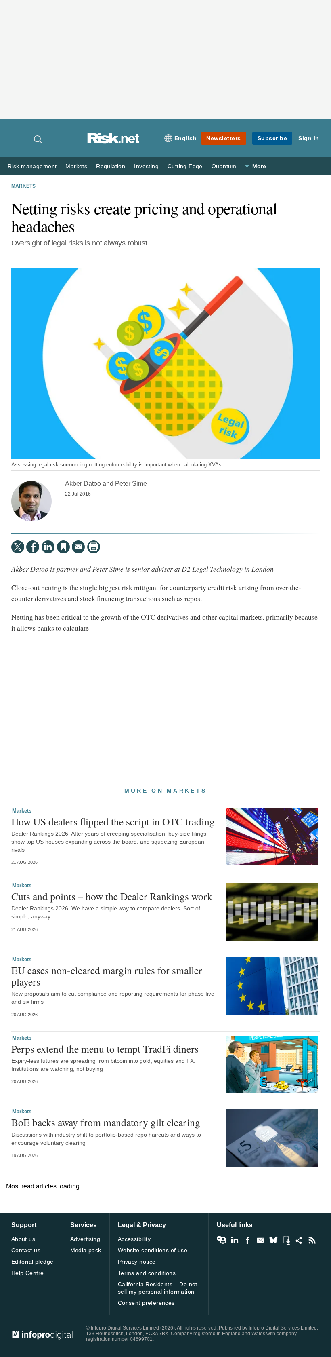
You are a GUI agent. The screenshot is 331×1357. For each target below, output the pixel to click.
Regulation (110, 166)
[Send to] (78, 546)
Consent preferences (146, 1303)
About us (23, 1239)
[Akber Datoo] (31, 501)
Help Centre (27, 1273)
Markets (76, 166)
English (185, 138)
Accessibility (134, 1239)
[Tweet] (17, 546)
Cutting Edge (185, 166)
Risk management (32, 166)
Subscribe (272, 138)
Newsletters (223, 138)
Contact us (25, 1250)
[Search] (38, 139)
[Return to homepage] (113, 141)
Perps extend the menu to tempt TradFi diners (105, 1048)
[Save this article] (63, 546)
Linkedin (234, 1240)
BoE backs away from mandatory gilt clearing (105, 1122)
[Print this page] (93, 546)
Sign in (308, 138)
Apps (286, 1240)
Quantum (224, 166)
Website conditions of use (153, 1250)
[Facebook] (32, 546)
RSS (312, 1240)
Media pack (85, 1250)
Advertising (85, 1239)
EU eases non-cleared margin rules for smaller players (106, 975)
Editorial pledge (32, 1261)
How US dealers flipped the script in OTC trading (113, 821)
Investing (146, 166)
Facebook (247, 1240)
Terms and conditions (147, 1273)
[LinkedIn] (48, 546)
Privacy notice (137, 1261)
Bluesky (273, 1240)
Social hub (299, 1240)
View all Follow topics (221, 1240)
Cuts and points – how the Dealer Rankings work (111, 896)
